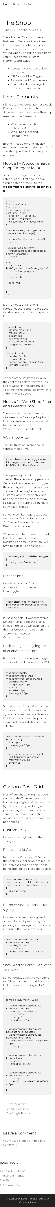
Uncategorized (17, 1103)
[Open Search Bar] (38, 4)
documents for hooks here (21, 112)
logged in (27, 1140)
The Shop (6, 1180)
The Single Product (19, 1113)
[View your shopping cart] (44, 4)
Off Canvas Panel (37, 421)
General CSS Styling (13, 1171)
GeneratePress (27, 1202)
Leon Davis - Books (17, 4)
